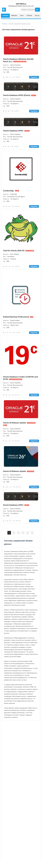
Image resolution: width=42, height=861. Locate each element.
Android (29, 15)
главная (5, 15)
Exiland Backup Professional (18, 317)
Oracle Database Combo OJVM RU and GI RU (20, 378)
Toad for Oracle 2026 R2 (18, 251)
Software (4, 24)
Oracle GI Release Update (19, 424)
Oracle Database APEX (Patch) (19, 95)
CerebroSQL (10, 191)
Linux (22, 15)
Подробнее (34, 77)
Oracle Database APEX (16, 131)
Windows (14, 15)
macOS (37, 15)
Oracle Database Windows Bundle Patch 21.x (18, 60)
